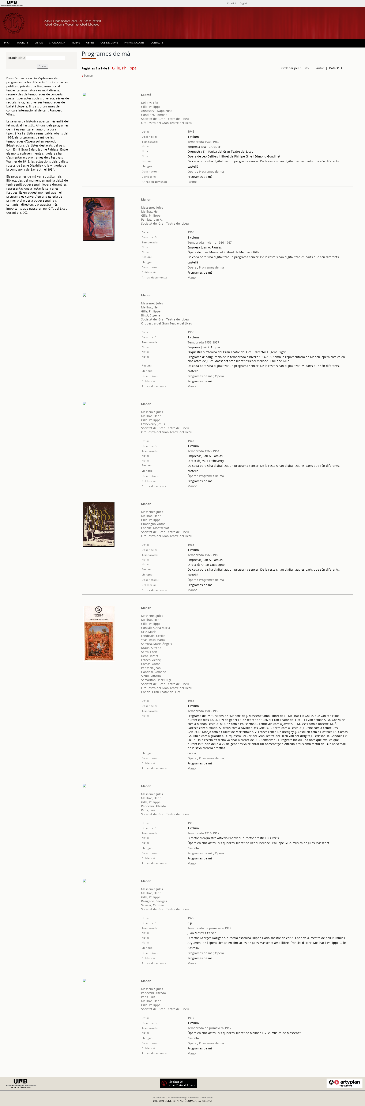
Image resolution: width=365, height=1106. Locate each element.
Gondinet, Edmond (154, 115)
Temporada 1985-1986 (203, 711)
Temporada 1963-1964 (203, 451)
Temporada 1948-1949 (203, 142)
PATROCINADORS (134, 42)
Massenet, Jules (152, 207)
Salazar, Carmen (152, 905)
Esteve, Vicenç (151, 660)
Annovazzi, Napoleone (156, 111)
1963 (191, 441)
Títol (306, 68)
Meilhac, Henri (151, 211)
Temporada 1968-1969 (203, 555)
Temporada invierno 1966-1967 (210, 242)
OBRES (90, 42)
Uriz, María (149, 632)
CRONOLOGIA (57, 42)
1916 (191, 823)
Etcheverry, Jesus (153, 424)
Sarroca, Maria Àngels (156, 644)
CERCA (39, 42)
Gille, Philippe (151, 107)
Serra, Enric (149, 652)
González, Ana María (155, 628)
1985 (191, 701)
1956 (191, 332)
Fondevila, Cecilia (153, 636)
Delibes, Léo (149, 103)
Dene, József (149, 656)
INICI (7, 42)
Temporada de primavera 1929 (209, 928)
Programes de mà (211, 172)
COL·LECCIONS (109, 42)
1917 (191, 1018)
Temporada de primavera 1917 (209, 1028)
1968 (191, 545)
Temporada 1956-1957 (203, 342)
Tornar (88, 75)
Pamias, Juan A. (152, 219)
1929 (191, 918)
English (244, 3)
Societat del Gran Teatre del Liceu (165, 119)
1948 (191, 131)
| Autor (318, 68)
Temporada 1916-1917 (203, 833)
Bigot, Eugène (150, 315)
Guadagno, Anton (153, 524)
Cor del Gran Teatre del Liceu (161, 692)
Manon (146, 199)
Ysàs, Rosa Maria (153, 640)
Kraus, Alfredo (151, 648)
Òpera (192, 172)
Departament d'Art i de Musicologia (169, 1097)
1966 (191, 232)
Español (231, 3)
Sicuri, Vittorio (151, 676)
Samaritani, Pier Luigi (156, 680)
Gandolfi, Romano (153, 672)
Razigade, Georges (154, 901)
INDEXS (75, 42)
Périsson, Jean (151, 668)
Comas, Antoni (151, 664)
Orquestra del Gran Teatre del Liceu (166, 123)
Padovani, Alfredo (153, 806)
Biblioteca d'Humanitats (201, 1097)
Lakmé (146, 95)
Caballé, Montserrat (155, 528)
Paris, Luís (148, 810)
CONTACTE (157, 42)
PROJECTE (22, 42)
